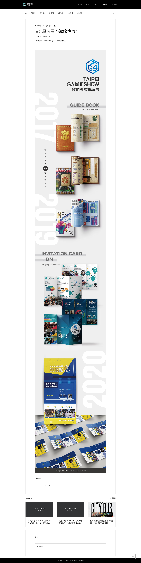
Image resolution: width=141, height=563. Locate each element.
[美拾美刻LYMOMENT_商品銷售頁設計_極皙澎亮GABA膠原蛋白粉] (70, 509)
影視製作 (79, 13)
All (26, 13)
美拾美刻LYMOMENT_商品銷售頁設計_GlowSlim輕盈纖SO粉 (39, 522)
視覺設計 (33, 13)
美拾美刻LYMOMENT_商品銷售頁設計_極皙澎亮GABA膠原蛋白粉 (70, 522)
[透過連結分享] (50, 485)
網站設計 (61, 13)
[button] (114, 4)
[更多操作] (105, 26)
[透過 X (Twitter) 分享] (41, 485)
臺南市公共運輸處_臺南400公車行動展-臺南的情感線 (101, 522)
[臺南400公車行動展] (101, 509)
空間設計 (70, 13)
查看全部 (113, 498)
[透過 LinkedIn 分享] (45, 485)
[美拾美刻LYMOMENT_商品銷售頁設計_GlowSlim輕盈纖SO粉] (39, 509)
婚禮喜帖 (51, 13)
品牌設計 (42, 13)
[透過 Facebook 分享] (36, 485)
